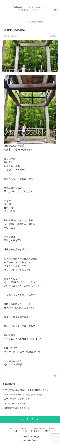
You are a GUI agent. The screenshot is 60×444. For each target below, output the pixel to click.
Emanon (35, 440)
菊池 (54, 36)
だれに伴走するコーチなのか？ (16, 408)
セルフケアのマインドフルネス (16, 399)
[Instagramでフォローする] (32, 419)
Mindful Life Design (30, 7)
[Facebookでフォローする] (27, 419)
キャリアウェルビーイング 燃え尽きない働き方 (23, 394)
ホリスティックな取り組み (14, 403)
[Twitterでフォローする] (22, 419)
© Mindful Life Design (30, 437)
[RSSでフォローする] (37, 419)
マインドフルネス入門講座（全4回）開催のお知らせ (25, 390)
